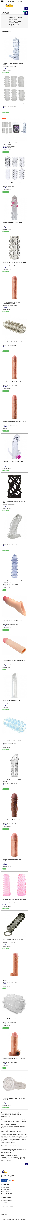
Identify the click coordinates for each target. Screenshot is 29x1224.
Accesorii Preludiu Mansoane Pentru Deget (14, 899)
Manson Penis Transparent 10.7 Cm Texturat (12, 780)
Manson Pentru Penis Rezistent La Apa (13, 541)
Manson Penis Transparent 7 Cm (11, 700)
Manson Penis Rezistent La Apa (11, 1019)
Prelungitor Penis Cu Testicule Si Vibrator (13, 1058)
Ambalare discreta (7, 1193)
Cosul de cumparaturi (7, 1206)
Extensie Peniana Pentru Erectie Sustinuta (14, 381)
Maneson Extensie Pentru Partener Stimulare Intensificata (12, 302)
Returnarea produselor (8, 1208)
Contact (4, 1210)
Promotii (4, 1202)
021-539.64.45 (12, 1)
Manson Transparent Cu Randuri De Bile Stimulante (13, 1099)
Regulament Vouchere (8, 1200)
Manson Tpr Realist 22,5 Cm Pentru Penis (13, 660)
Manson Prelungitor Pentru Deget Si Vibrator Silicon (12, 581)
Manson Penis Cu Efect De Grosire (11, 740)
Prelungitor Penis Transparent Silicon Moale (12, 64)
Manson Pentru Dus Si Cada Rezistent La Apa (13, 502)
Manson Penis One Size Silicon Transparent (14, 262)
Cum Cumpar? (6, 1187)
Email (21, 1)
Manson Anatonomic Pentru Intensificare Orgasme (13, 979)
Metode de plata (6, 1189)
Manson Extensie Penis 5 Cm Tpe (11, 819)
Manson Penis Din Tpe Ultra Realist (12, 620)
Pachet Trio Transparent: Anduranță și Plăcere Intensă (12, 143)
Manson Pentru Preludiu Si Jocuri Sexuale (14, 342)
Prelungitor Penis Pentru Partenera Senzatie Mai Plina (14, 422)
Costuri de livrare (6, 1191)
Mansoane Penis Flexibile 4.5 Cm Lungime (14, 103)
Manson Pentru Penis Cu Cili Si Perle (12, 939)
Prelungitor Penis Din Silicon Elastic (12, 222)
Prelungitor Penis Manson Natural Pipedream (11, 860)
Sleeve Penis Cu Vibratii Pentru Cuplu (12, 461)
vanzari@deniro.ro (11, 1176)
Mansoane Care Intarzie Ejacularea (11, 182)
